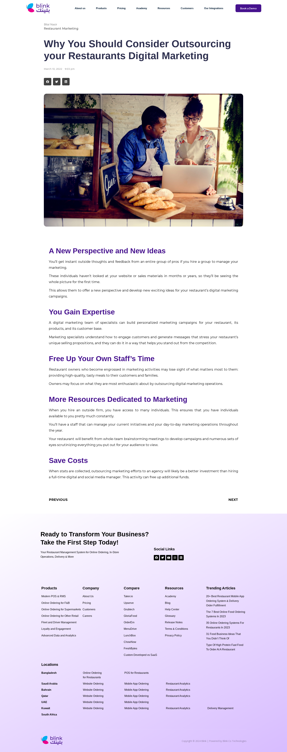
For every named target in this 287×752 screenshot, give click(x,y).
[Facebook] (156, 557)
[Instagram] (175, 557)
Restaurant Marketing (61, 28)
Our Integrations (213, 8)
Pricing (121, 8)
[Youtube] (168, 557)
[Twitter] (162, 557)
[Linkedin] (181, 557)
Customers (187, 8)
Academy (141, 8)
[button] (47, 81)
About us (80, 8)
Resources (164, 8)
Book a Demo (248, 8)
